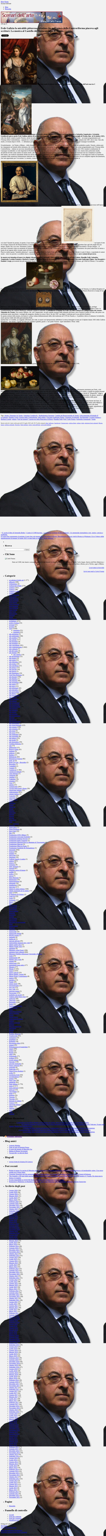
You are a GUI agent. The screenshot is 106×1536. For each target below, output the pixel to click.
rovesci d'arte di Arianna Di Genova (21, 1162)
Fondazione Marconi (16, 844)
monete (11, 961)
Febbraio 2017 (14, 1402)
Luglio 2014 (13, 1460)
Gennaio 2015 (13, 1449)
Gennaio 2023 (13, 1270)
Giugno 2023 (13, 1261)
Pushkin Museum (14, 1034)
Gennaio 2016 (13, 1427)
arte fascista (13, 669)
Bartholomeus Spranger (46, 415)
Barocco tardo (13, 749)
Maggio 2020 (13, 1330)
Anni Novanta (13, 601)
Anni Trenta (13, 610)
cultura (79, 423)
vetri (10, 1110)
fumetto (11, 853)
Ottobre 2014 (13, 1454)
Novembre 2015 (14, 1430)
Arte (47, 423)
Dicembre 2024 (14, 1228)
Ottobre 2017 (13, 1387)
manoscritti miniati (15, 933)
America (12, 587)
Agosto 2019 (13, 1347)
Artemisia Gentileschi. (30, 415)
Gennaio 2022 (13, 1293)
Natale (11, 982)
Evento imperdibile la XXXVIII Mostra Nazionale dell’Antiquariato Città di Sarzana (36, 1180)
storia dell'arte (36, 425)
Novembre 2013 (14, 1475)
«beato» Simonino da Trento (13, 415)
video (11, 1112)
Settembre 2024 (14, 1233)
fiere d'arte (12, 831)
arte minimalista (14, 705)
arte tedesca (13, 738)
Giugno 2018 (13, 1373)
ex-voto (11, 818)
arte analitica (13, 638)
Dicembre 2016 (14, 1406)
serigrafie (12, 1067)
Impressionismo (14, 881)
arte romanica (13, 729)
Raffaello (12, 1041)
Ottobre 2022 (13, 1276)
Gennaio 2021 (13, 1315)
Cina (10, 783)
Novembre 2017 (14, 1386)
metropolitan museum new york (19, 943)
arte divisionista (14, 656)
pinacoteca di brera (15, 1011)
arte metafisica (13, 699)
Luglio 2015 (13, 1438)
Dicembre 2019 (14, 1339)
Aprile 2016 (13, 1421)
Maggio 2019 (13, 1352)
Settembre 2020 (14, 1322)
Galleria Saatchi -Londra (17, 859)
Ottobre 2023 (13, 1254)
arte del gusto (13, 651)
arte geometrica (14, 682)
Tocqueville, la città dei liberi (18, 1153)
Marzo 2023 (13, 1267)
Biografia (8, 9)
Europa (11, 816)
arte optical (12, 712)
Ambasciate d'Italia (15, 586)
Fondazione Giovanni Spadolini (19, 837)
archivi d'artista (14, 623)
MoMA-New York (15, 959)
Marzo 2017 (13, 1400)
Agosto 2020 (13, 1324)
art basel (11, 625)
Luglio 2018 (13, 1371)
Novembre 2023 (14, 1252)
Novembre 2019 (14, 1341)
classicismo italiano (15, 790)
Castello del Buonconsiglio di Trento (67, 415)
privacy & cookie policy (9, 1527)
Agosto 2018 (13, 1369)
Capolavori (57, 423)
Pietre (11, 1010)
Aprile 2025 (13, 1220)
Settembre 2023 (14, 1255)
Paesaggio (12, 1002)
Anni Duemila (13, 599)
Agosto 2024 (13, 1235)
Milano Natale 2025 (15, 946)
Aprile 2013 (13, 1488)
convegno (12, 798)
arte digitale (13, 653)
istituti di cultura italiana (17, 889)
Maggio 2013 (13, 1486)
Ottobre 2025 (13, 1209)
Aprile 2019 (13, 1354)
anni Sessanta (13, 606)
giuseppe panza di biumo (17, 870)
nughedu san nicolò (15, 995)
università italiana (46, 425)
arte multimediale (14, 707)
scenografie (13, 1056)
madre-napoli (13, 926)
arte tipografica (14, 742)
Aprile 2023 (13, 1265)
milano (14, 419)
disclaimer (4, 1526)
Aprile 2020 (13, 1332)
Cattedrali (12, 779)
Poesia (11, 1015)
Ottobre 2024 (13, 1231)
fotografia (12, 850)
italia (82, 423)
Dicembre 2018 (14, 1361)
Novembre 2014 (14, 1453)
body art (11, 760)
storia (30, 425)
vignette (11, 1114)
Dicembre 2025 (14, 1205)
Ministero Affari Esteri (16, 950)
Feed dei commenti (15, 1518)
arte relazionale (14, 723)
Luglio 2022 (13, 1281)
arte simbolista (13, 734)
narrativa (12, 980)
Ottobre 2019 (13, 1343)
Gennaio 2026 (13, 1203)
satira (11, 1054)
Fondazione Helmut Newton (18, 839)
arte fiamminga (14, 673)
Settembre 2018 (14, 1367)
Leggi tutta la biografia (96, 568)
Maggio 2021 (13, 1307)
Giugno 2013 (13, 1484)
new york (12, 989)
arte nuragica (13, 708)
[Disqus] (53, 453)
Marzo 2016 (13, 1423)
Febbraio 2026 (14, 1201)
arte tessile (12, 740)
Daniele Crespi (13, 417)
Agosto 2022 (13, 1280)
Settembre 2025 (14, 1211)
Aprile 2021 (13, 1309)
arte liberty (12, 693)
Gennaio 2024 (13, 1248)
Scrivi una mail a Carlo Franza (94, 571)
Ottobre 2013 (13, 1477)
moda (11, 956)
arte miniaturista (14, 703)
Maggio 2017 (13, 1397)
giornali (11, 868)
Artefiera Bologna (15, 744)
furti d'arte (12, 855)
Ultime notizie (14, 1136)
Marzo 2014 (13, 1467)
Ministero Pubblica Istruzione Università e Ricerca (25, 954)
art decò (11, 627)
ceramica (12, 781)
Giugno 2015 (13, 1440)
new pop (12, 987)
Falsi (10, 822)
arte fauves (12, 671)
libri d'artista (13, 905)
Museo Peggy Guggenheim (18, 976)
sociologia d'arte (14, 1075)
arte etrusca (12, 667)
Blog (6, 7)
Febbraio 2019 (14, 1358)
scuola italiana (13, 1060)
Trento (93, 419)
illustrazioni (13, 879)
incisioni (16, 824)
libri (10, 904)
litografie (12, 913)
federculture (13, 827)
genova (11, 863)
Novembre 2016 (14, 1408)
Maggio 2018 (13, 1374)
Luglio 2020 (13, 1326)
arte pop (11, 718)
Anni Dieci (12, 597)
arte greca (12, 686)
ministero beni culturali (91, 423)
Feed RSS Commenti (20, 1532)
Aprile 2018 (13, 1376)
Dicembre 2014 (14, 1451)
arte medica (13, 697)
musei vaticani (13, 972)
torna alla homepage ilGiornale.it (11, 1530)
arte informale (13, 688)
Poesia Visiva (13, 1017)
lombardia (12, 915)
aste (10, 746)
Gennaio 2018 (13, 1382)
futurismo (12, 857)
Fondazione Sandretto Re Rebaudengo (21, 848)
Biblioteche (13, 757)
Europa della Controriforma (28, 417)
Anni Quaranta (14, 604)
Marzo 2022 (13, 1289)
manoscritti (12, 932)
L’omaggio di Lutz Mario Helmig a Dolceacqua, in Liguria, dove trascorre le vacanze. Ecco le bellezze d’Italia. (53, 1122)
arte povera (12, 720)
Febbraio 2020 (14, 1335)
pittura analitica (14, 1013)
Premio (11, 1030)
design (11, 805)
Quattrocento (13, 1036)
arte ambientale (14, 636)
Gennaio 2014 (13, 1471)
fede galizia (42, 417)
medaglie (12, 937)
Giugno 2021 (13, 1306)
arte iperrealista (14, 692)
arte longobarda (14, 695)
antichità (12, 615)
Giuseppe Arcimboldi (72, 417)
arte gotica (12, 684)
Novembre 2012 (14, 1497)
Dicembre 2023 (14, 1250)
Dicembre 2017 (14, 1384)
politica (11, 1021)
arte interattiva (13, 690)
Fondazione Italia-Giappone (18, 840)
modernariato (13, 958)
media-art (12, 939)
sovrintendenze (14, 1077)
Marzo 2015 (13, 1445)
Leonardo (12, 900)
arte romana (13, 727)
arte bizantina (13, 641)
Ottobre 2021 (13, 1298)
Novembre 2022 (14, 1274)
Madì (11, 924)
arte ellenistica (13, 662)
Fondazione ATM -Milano (17, 835)
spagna (11, 1078)
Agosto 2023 (13, 1257)
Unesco (11, 1103)
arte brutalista (13, 643)
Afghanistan (13, 584)
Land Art (12, 896)
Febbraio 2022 (14, 1291)
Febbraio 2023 (14, 1268)
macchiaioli (13, 920)
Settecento (12, 1069)
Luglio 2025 (13, 1215)
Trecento (12, 1099)
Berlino (11, 755)
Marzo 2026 (13, 1200)
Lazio (11, 898)
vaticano (12, 1108)
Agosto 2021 (13, 1302)
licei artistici (13, 907)
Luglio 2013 (13, 1482)
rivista (11, 1051)
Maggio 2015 (13, 1441)
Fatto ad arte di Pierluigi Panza (19, 1147)
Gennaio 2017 (13, 1404)
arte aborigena (13, 634)
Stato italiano (24, 425)
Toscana (11, 1097)
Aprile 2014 (13, 1466)
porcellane (12, 1028)
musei (2, 425)
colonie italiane (14, 794)
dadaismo (12, 803)
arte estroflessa (14, 666)
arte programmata (14, 721)
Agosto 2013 (13, 1480)
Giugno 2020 (13, 1328)
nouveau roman (14, 991)
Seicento (17, 425)
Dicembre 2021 (14, 1294)
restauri (11, 1045)
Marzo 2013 (13, 1490)
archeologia (13, 619)
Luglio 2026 (13, 1192)
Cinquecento (64, 423)
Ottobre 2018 (13, 1365)
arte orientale (13, 714)
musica (11, 978)
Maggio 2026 (13, 1196)
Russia (11, 1052)
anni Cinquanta (14, 595)
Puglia (11, 1032)
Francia (11, 852)
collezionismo (13, 792)
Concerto (12, 796)
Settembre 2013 (14, 1479)
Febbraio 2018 (14, 1380)
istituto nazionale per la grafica (19, 891)
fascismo (12, 826)
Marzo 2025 (13, 1222)
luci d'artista (13, 919)
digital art (12, 807)
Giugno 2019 (13, 1350)
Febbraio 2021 (14, 1313)
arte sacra (12, 733)
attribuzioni (12, 747)
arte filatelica (13, 679)
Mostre (100, 423)
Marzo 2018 (13, 1378)
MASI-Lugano (14, 935)
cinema (11, 785)
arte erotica (12, 664)
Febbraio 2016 (14, 1425)
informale (12, 883)
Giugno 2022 (13, 1283)
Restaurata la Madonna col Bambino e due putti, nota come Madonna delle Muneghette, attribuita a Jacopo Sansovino (47, 1182)
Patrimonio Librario (15, 1006)
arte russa (12, 731)
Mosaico (12, 967)
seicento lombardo (15, 1064)
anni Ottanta (13, 602)
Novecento (12, 993)
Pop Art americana (15, 1026)
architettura (12, 621)
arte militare (13, 701)
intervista (12, 887)
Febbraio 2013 (14, 1492)
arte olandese (13, 710)
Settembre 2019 (14, 1345)
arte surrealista (13, 736)
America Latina (14, 591)
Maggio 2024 (13, 1241)
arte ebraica (13, 658)
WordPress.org (14, 1520)
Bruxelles (12, 764)
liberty (11, 902)
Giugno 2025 (13, 1216)
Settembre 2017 (14, 1389)
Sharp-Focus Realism (16, 1071)
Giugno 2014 (13, 1462)
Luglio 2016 (13, 1415)
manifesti (12, 930)
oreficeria (12, 998)
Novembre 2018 (14, 1363)
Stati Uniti (12, 1080)
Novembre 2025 (14, 1207)
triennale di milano (15, 1101)
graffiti (11, 872)
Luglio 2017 (13, 1393)
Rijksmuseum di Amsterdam (18, 1047)
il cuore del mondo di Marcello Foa (20, 1149)
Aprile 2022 (13, 1287)
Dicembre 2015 (14, 1428)
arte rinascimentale (15, 725)
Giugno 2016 (13, 1417)
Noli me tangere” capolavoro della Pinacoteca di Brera (35, 419)
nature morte (13, 984)
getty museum (13, 866)
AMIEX (12, 593)
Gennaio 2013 (13, 1493)
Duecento (12, 813)
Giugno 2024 (13, 1239)
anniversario (13, 614)
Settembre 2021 (14, 1300)
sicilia (11, 1073)
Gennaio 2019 (13, 1360)
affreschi (12, 582)
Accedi (11, 1515)
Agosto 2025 (13, 1213)
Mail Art (12, 928)
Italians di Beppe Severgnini (18, 1151)
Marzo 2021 (13, 1311)
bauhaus (11, 751)
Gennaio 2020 (13, 1337)
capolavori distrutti (15, 772)
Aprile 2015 (13, 1443)
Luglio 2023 (13, 1259)
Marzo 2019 (13, 1356)
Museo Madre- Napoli (16, 974)
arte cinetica (17, 654)
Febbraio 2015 (14, 1447)
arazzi (11, 617)
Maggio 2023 (13, 1263)
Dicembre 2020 (14, 1317)
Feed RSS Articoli (7, 1532)
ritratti (11, 1049)
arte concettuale (14, 645)
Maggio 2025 (13, 1218)
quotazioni (12, 1038)
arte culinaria (13, 649)
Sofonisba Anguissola (83, 419)
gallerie (11, 861)
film (10, 833)
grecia (11, 876)
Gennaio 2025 (13, 1226)
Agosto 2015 (13, 1436)
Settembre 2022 (14, 1278)
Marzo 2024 (13, 1244)
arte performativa (14, 716)
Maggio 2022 (13, 1285)
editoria (11, 814)
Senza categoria (14, 1065)
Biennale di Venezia (15, 759)
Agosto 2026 (13, 1190)
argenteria (16, 630)
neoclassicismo (14, 985)
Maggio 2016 (13, 1419)
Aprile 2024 (13, 1242)
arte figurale (13, 677)
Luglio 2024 (13, 1237)
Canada (11, 768)
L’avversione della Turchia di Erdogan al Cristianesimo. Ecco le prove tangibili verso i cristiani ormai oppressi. (59, 1128)
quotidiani (12, 1039)
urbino (11, 1106)
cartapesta (12, 775)
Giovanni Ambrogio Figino (55, 417)
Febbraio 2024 (14, 1246)
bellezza (51, 423)
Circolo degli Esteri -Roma (18, 788)
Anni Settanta (13, 608)
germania (12, 865)
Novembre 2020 (14, 1319)
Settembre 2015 (14, 1434)
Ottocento (12, 1000)
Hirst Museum (13, 878)
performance (13, 1008)
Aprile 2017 (13, 1399)
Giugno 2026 (13, 1194)
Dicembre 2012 (14, 1495)
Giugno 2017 (13, 1395)
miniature (12, 948)
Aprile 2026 (13, 1198)
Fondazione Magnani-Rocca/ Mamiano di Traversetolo (27, 842)
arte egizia (12, 660)
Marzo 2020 (13, 1334)
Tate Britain (13, 1091)
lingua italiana (13, 911)
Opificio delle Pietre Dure (17, 997)
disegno (11, 811)
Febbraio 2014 (14, 1469)
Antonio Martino (14, 1145)
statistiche (12, 1082)
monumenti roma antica (16, 965)
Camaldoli (12, 766)
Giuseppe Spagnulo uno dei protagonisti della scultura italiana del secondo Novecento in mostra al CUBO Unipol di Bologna (50, 1174)
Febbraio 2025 (14, 1224)
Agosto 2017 (13, 1391)
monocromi (13, 963)
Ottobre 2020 (13, 1321)
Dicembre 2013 (14, 1473)
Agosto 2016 (13, 1414)
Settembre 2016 (14, 1412)
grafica (11, 874)
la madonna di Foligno (16, 894)
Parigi (11, 1004)
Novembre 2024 (14, 1229)
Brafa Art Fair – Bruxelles (17, 762)
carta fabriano (13, 773)
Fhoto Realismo (14, 829)
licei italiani (13, 909)
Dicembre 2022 (14, 1272)
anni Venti (12, 612)
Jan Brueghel (84, 417)
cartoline (12, 777)
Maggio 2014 (13, 1464)
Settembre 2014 (14, 1456)
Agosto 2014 (13, 1458)
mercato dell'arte (14, 941)
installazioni (13, 885)
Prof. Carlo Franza (69, 419)
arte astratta (12, 640)
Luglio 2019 (13, 1348)
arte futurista (13, 680)
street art (12, 1090)
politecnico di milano (16, 1019)
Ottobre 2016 (13, 1410)
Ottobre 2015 (13, 1432)
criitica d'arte (72, 423)
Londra (11, 917)
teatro (11, 1093)
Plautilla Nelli (58, 419)
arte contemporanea (15, 647)
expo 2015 (12, 820)
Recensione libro (14, 1043)
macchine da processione (17, 922)
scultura (11, 1058)
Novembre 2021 (14, 1296)
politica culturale (9, 425)
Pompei (11, 1025)
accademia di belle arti (16, 580)
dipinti (11, 809)
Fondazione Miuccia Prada (18, 846)
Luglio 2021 (13, 1304)
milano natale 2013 (15, 945)
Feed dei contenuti (15, 1517)
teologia (11, 1095)
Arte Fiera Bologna (15, 675)
